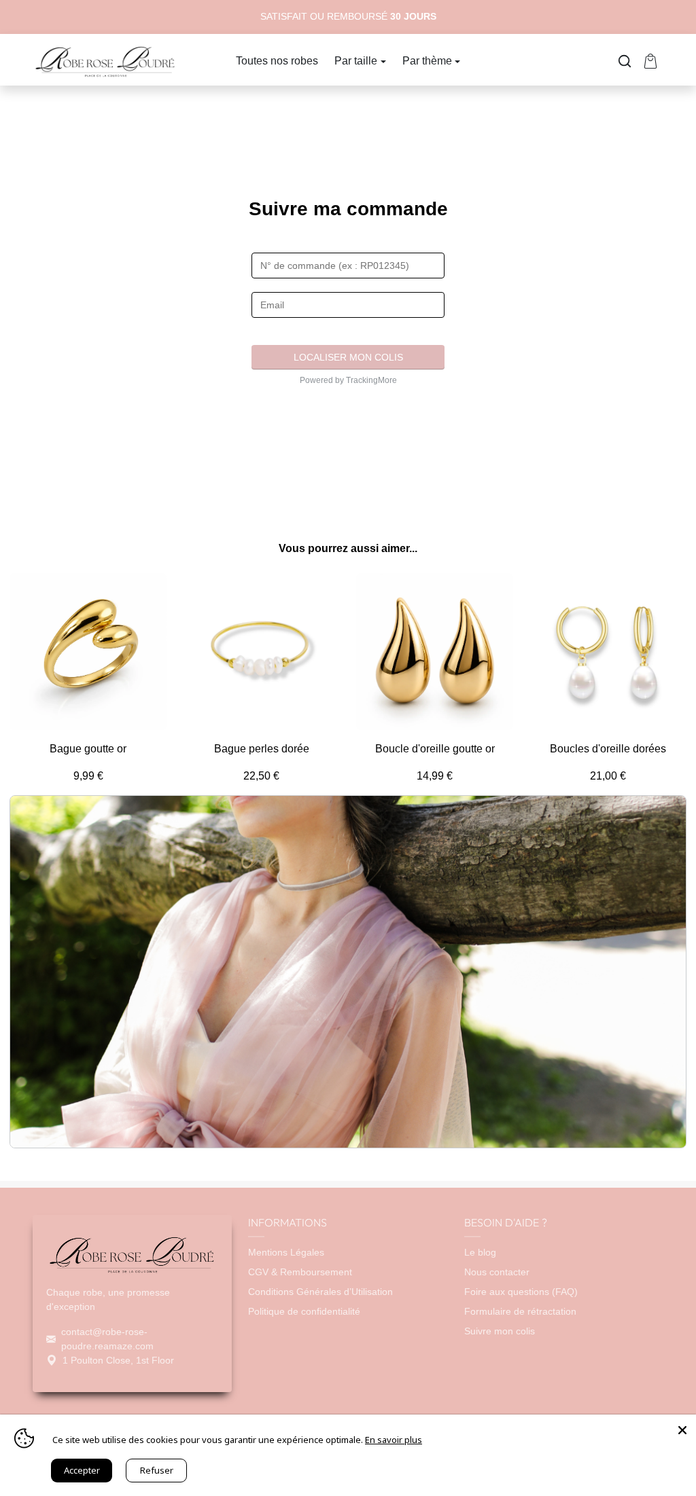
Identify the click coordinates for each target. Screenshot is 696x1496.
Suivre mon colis (499, 1331)
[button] (625, 61)
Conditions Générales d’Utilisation (320, 1291)
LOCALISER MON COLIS (348, 357)
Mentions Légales (286, 1252)
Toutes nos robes (277, 61)
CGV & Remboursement (300, 1271)
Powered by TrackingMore (348, 380)
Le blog (480, 1252)
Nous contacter (496, 1271)
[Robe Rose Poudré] (105, 59)
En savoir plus (393, 1440)
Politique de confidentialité (304, 1311)
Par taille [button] (355, 61)
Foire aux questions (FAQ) (521, 1291)
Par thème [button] (427, 61)
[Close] (682, 1428)
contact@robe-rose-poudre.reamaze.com (107, 1338)
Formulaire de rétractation (520, 1311)
